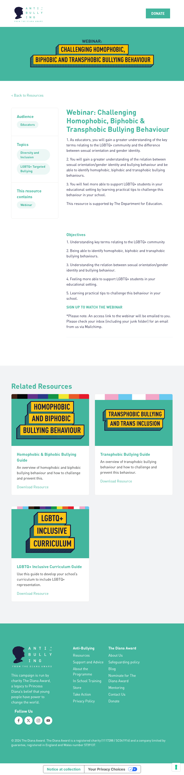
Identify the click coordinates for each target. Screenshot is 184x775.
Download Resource (32, 487)
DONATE (158, 13)
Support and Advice (88, 662)
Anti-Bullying (83, 648)
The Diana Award (122, 648)
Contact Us (116, 694)
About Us (115, 655)
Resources (81, 655)
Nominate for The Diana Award (122, 678)
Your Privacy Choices (106, 769)
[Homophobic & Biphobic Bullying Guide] (50, 420)
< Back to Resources (27, 95)
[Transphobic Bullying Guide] (134, 420)
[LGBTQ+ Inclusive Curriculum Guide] (50, 532)
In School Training (87, 681)
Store (77, 687)
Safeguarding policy (124, 662)
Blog (112, 668)
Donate (113, 701)
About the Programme (82, 671)
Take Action (82, 694)
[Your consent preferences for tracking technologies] (176, 767)
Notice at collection (64, 769)
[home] (28, 13)
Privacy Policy (84, 701)
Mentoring (116, 687)
